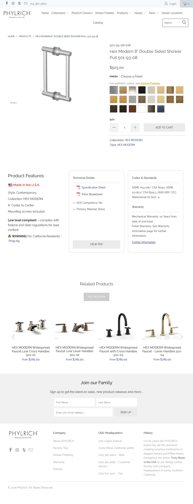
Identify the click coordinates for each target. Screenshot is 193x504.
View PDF (96, 244)
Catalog (98, 22)
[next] (180, 336)
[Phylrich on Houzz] (19, 3)
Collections (58, 13)
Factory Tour (60, 447)
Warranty (59, 462)
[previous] (14, 336)
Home (45, 13)
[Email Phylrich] (26, 3)
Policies (58, 469)
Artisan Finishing (63, 454)
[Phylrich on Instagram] (13, 3)
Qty (112, 119)
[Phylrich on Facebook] (6, 3)
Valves (138, 13)
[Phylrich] (17, 15)
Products (123, 13)
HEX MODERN (133, 140)
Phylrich (23, 487)
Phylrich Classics (82, 13)
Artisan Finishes (104, 13)
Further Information (143, 242)
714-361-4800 (38, 3)
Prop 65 (14, 241)
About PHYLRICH (63, 441)
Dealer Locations (172, 13)
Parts (152, 13)
